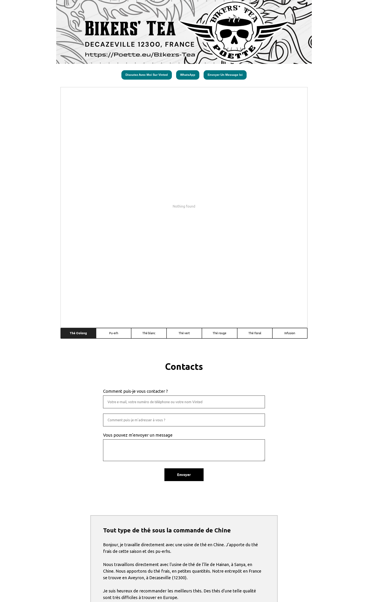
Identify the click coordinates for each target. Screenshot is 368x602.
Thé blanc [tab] (148, 333)
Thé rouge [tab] (219, 333)
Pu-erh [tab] (113, 333)
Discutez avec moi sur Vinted (146, 74)
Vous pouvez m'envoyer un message (137, 435)
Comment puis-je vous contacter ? (135, 391)
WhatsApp (187, 74)
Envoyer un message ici (225, 74)
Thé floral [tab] (254, 333)
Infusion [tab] (290, 333)
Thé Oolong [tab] (78, 333)
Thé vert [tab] (184, 333)
